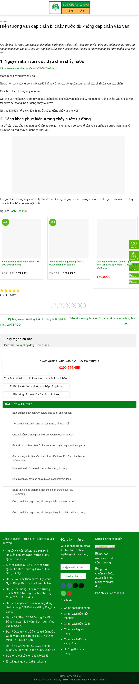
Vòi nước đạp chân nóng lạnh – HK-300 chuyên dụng (21, 263)
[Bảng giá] (134, 244)
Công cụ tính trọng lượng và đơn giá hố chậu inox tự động (44, 501)
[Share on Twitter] (65, 305)
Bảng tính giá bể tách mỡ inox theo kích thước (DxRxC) (43, 489)
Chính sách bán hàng (77, 607)
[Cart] (134, 8)
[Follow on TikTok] (75, 586)
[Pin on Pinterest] (77, 305)
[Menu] (5, 8)
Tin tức (4, 21)
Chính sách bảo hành (77, 623)
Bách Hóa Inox (18, 211)
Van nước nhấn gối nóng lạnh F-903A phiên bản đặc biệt (66, 263)
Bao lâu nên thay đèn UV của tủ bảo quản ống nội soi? (42, 412)
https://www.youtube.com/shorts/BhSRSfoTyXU (28, 68)
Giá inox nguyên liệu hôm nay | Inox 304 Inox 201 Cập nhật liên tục (49, 456)
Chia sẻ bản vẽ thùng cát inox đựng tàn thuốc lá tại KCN (43, 434)
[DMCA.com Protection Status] (105, 546)
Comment (18, 493)
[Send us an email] (81, 586)
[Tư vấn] (134, 266)
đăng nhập (22, 345)
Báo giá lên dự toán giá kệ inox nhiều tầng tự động (39, 468)
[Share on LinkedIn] (83, 305)
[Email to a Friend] (71, 305)
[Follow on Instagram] (69, 586)
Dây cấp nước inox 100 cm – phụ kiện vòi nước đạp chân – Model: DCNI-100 (114, 264)
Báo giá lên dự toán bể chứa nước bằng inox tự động (41, 478)
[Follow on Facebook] (63, 586)
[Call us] (63, 593)
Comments (19, 460)
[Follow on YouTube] (69, 593)
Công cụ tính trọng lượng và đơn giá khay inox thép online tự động (48, 512)
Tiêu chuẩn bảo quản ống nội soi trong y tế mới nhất (40, 423)
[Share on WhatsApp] (53, 305)
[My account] (129, 8)
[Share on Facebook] (59, 305)
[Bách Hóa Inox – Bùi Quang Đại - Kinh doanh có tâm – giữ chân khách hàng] (69, 7)
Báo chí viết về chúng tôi (110, 593)
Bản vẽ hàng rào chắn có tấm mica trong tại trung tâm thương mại (48, 445)
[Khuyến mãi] (134, 255)
